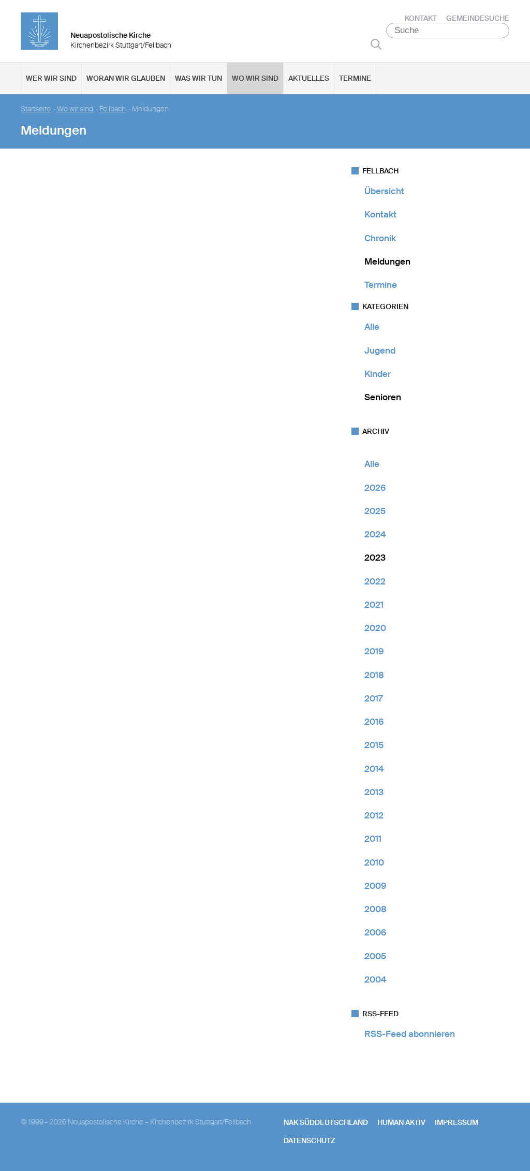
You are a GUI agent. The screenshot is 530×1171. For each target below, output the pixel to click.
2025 (375, 511)
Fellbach (112, 109)
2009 (375, 885)
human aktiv (401, 1122)
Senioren (382, 397)
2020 (375, 628)
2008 (375, 909)
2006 (375, 932)
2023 (375, 557)
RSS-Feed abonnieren (409, 1034)
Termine (355, 78)
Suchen (376, 44)
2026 (375, 487)
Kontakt (421, 18)
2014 (374, 768)
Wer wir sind (51, 78)
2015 (374, 745)
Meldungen (387, 261)
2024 (375, 534)
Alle (371, 326)
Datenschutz (309, 1140)
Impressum (456, 1122)
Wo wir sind (255, 78)
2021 (374, 604)
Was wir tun (198, 78)
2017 (373, 698)
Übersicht (384, 191)
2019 (374, 651)
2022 (375, 581)
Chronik (380, 238)
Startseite (36, 109)
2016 (374, 721)
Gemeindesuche (477, 18)
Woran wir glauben (125, 78)
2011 (372, 838)
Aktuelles (308, 78)
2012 (374, 815)
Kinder (377, 373)
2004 (375, 979)
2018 (374, 675)
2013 (374, 792)
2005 (375, 956)
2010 (374, 862)
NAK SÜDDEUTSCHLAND (326, 1122)
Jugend (379, 350)
